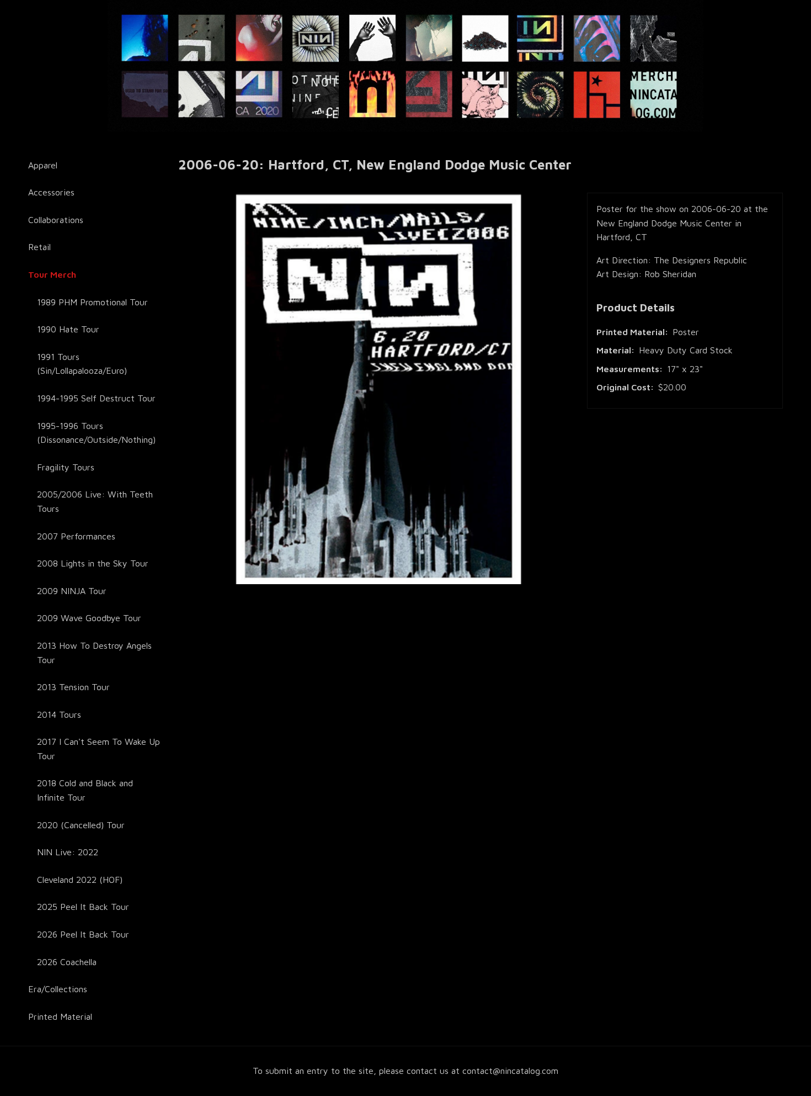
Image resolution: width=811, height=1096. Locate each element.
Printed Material (60, 1016)
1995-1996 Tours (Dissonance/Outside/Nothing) (96, 433)
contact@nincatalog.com (510, 1071)
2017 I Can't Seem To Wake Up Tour (98, 749)
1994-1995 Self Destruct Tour (96, 398)
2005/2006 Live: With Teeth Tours (95, 501)
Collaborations (55, 220)
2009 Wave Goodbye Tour (89, 618)
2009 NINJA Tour (71, 591)
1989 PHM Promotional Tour (92, 302)
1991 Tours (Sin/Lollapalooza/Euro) (82, 364)
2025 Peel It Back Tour (83, 907)
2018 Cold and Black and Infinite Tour (85, 790)
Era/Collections (57, 989)
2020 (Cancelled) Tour (81, 825)
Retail (39, 247)
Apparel (42, 165)
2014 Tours (59, 714)
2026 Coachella (67, 962)
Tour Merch (52, 274)
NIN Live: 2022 (67, 852)
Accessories (51, 192)
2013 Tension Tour (73, 687)
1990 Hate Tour (68, 329)
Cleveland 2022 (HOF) (79, 880)
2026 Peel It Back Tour (83, 934)
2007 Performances (76, 536)
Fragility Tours (65, 467)
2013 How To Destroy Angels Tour (94, 652)
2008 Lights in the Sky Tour (92, 563)
